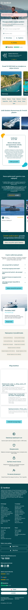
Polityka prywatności (19, 597)
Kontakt (17, 532)
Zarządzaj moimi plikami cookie (20, 535)
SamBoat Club (4, 516)
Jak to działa (18, 531)
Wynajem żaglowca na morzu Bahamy (14, 354)
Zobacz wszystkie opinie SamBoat (14, 242)
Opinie (2, 517)
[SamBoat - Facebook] (2, 566)
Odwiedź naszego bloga (14, 422)
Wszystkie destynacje (6, 538)
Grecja (19, 101)
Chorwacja (3, 530)
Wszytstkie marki (19, 522)
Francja (24, 99)
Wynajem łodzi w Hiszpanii (8, 344)
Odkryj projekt (14, 161)
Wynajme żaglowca (19, 511)
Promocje (17, 521)
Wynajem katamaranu (20, 512)
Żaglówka (20, 38)
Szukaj (15, 42)
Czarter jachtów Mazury (8, 337)
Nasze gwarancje (5, 508)
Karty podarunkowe (5, 514)
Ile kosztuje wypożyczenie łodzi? (11, 268)
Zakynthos (5, 101)
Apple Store (15, 546)
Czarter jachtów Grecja (8, 341)
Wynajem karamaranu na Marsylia (14, 347)
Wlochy (4, 99)
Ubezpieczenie (4, 510)
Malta (15, 101)
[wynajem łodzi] (6, 3)
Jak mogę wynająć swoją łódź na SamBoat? (11, 282)
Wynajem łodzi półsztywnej (18, 508)
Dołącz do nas (4, 507)
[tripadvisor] (5, 583)
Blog (2, 523)
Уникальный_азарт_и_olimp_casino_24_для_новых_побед (14, 384)
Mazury (9, 99)
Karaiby (2, 537)
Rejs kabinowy (18, 519)
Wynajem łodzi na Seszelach (19, 344)
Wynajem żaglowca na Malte (19, 341)
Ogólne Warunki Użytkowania (7, 598)
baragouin (20, 388)
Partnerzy (17, 598)
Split (14, 103)
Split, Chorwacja (5, 230)
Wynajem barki (18, 516)
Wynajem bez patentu (20, 518)
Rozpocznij (9, 321)
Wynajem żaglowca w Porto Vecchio (8, 350)
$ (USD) (13, 593)
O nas (2, 506)
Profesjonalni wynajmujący (7, 513)
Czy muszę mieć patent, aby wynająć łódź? (12, 272)
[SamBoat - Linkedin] (8, 566)
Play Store (15, 550)
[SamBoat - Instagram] (5, 566)
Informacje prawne (5, 597)
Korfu (10, 101)
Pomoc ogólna (18, 530)
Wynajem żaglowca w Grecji (21, 350)
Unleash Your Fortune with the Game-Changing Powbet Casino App (17, 395)
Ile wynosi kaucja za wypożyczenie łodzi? (11, 277)
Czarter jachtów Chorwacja (19, 337)
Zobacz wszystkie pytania (14, 288)
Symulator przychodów (6, 511)
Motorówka (9, 38)
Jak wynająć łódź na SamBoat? (10, 265)
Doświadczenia (4, 521)
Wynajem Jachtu (18, 510)
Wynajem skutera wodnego (19, 515)
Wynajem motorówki (19, 506)
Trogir (13, 99)
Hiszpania (3, 532)
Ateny (23, 101)
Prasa (2, 518)
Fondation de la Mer (5, 520)
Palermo (19, 99)
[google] (4, 577)
